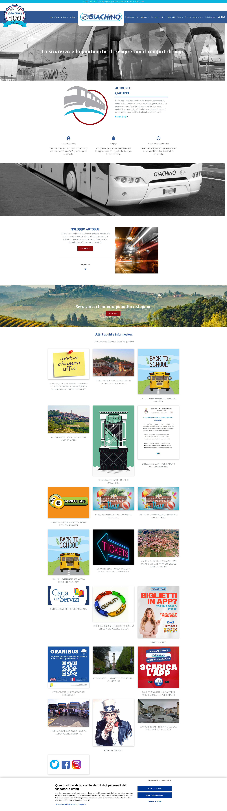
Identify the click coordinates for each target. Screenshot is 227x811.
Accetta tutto (155, 789)
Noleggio (73, 17)
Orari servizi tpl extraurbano (136, 17)
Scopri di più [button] (113, 313)
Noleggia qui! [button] (85, 248)
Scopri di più (120, 117)
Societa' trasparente (193, 17)
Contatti (171, 17)
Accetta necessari (154, 795)
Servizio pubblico (158, 17)
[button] (85, 269)
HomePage (54, 17)
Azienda (64, 17)
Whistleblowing (211, 17)
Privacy (180, 17)
